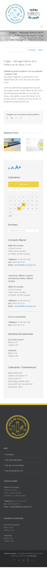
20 (23, 205)
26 (19, 208)
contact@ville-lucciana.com (25, 265)
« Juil (10, 216)
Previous (32, 50)
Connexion (9, 454)
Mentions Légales (10, 553)
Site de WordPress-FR (14, 471)
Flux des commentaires (14, 465)
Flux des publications (13, 460)
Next (40, 50)
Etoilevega (32, 556)
